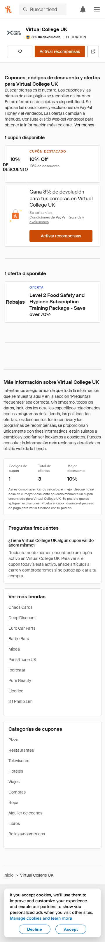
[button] (96, 9)
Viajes (14, 781)
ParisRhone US (22, 659)
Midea (14, 649)
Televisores (18, 760)
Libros (14, 823)
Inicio (8, 875)
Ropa (13, 802)
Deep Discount (22, 617)
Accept (71, 929)
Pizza (13, 739)
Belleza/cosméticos (26, 834)
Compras (17, 792)
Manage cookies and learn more (41, 918)
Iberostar (16, 670)
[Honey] (8, 9)
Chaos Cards (20, 607)
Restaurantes (21, 750)
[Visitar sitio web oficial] (93, 51)
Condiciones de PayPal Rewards (55, 217)
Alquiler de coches (25, 813)
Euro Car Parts (21, 628)
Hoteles (15, 771)
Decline (34, 929)
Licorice (15, 691)
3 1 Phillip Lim (20, 701)
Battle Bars (18, 638)
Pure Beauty (19, 680)
